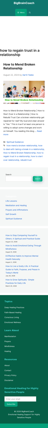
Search (8, 174)
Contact (7, 370)
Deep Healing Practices (14, 307)
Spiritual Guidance (15, 142)
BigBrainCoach (24, 3)
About (7, 365)
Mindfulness (9, 346)
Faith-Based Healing (12, 312)
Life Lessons (11, 201)
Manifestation (10, 336)
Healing (7, 351)
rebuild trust (26, 160)
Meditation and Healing (16, 205)
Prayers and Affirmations (17, 210)
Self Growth (11, 214)
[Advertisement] (24, 31)
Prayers (7, 341)
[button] (30, 12)
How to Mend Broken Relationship (19, 66)
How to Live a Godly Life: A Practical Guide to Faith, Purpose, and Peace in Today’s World (23, 269)
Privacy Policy (10, 375)
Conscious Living (11, 317)
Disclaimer (8, 380)
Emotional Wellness (12, 322)
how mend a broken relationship (22, 145)
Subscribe (11, 404)
